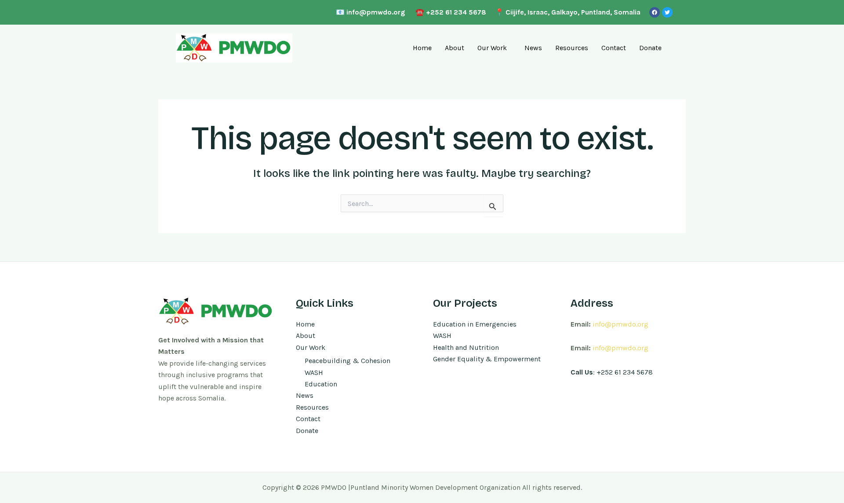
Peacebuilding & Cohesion (347, 360)
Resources (571, 48)
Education (321, 384)
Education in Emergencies (475, 324)
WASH (314, 372)
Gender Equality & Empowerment (487, 359)
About (454, 48)
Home (422, 48)
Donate (650, 48)
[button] (494, 48)
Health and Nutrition (466, 347)
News (533, 48)
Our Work (492, 48)
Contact (613, 48)
